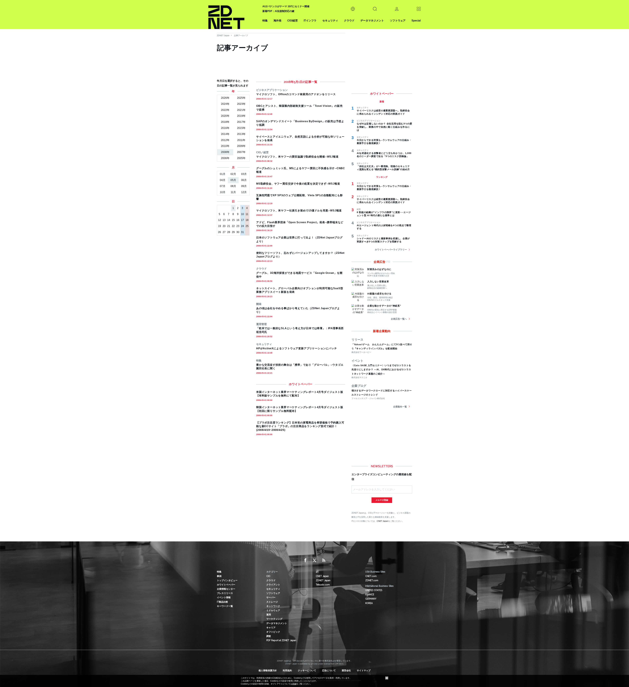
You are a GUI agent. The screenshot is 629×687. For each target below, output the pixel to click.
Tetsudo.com (323, 584)
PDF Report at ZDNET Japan (281, 640)
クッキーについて (307, 670)
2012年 (225, 140)
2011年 (241, 140)
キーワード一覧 (225, 606)
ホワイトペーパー (226, 584)
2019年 (241, 115)
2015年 (241, 128)
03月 (244, 174)
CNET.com (371, 576)
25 (247, 226)
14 (228, 220)
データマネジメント (372, 20)
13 (224, 220)
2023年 (241, 104)
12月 (244, 192)
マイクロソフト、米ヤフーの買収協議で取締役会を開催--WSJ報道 (297, 156)
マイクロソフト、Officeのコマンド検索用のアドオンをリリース (296, 94)
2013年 (241, 134)
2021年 (241, 110)
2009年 (241, 146)
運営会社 (346, 670)
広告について (329, 670)
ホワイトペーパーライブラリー (391, 249)
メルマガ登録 (381, 500)
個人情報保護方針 (267, 670)
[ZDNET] (233, 14)
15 (233, 220)
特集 (265, 20)
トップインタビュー (227, 580)
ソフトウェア (398, 20)
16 (237, 220)
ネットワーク (273, 606)
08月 (233, 186)
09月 (244, 186)
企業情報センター (226, 589)
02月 (233, 174)
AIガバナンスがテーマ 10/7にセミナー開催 (285, 6)
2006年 (225, 158)
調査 (268, 636)
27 (224, 232)
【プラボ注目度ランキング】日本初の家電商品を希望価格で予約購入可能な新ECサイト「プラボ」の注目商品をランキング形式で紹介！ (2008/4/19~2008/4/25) (300, 426)
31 (242, 232)
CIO (268, 576)
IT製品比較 (222, 602)
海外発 (277, 20)
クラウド (349, 20)
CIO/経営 (292, 20)
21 (228, 226)
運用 (268, 614)
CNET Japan (382, 521)
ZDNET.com (371, 580)
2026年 (225, 97)
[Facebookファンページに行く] (305, 560)
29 (233, 232)
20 (224, 226)
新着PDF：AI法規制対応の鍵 (278, 11)
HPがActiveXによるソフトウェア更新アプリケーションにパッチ (296, 348)
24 (242, 226)
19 (219, 226)
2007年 (241, 152)
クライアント (273, 584)
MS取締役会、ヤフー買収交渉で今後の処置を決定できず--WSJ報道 (298, 183)
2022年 (225, 110)
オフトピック (273, 632)
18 (247, 220)
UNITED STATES (373, 590)
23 (237, 226)
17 (242, 220)
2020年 (225, 115)
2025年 (241, 97)
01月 (222, 174)
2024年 (225, 104)
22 (233, 226)
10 (242, 214)
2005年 (241, 158)
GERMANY (370, 598)
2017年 (241, 122)
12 (219, 220)
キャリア (271, 627)
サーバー (271, 597)
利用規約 (287, 670)
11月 (233, 192)
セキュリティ (330, 20)
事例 (219, 576)
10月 (222, 192)
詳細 (294, 684)
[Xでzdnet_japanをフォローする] (314, 560)
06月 (244, 180)
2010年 (225, 146)
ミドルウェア (273, 610)
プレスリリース (225, 593)
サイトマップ (364, 670)
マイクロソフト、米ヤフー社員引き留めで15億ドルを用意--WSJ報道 (299, 210)
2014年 (225, 134)
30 (237, 232)
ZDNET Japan (223, 35)
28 (228, 232)
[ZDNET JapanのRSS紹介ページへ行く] (323, 560)
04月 (222, 180)
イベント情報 (224, 597)
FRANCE (369, 594)
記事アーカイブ (241, 35)
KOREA (369, 603)
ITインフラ (310, 20)
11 (247, 214)
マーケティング (274, 619)
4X (317, 571)
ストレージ (272, 602)
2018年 (225, 122)
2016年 (225, 128)
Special (416, 20)
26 (219, 232)
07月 (222, 186)
